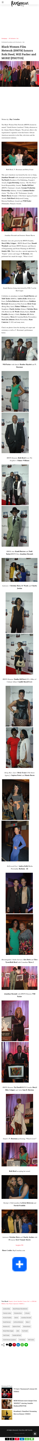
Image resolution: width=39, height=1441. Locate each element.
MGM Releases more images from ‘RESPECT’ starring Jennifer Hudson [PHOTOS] (25, 1403)
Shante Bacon (26, 1326)
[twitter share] (7, 1344)
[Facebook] (2, 1256)
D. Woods (27, 1313)
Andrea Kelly (6, 1308)
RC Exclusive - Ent (13, 38)
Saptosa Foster (16, 1326)
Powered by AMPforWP (20, 1433)
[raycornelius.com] (19, 3)
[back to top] (35, 1434)
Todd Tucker (6, 1335)
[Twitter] (3, 1256)
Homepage (4, 38)
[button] (7, 1439)
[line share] (26, 1344)
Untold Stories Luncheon (9, 1339)
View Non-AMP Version (25, 1430)
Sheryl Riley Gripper (8, 1331)
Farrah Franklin (7, 1317)
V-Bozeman (22, 1339)
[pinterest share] (14, 1344)
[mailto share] (10, 1344)
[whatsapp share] (22, 1344)
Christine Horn (18, 1313)
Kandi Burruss (7, 1322)
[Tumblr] (6, 1256)
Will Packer (31, 1339)
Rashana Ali (6, 1326)
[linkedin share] (18, 1344)
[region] (19, 102)
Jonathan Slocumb (26, 1317)
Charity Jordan (7, 1313)
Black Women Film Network (20, 1308)
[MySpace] (5, 1256)
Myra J (28, 1322)
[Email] (8, 1256)
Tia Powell (25, 1331)
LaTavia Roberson (18, 1322)
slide (18, 1331)
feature (16, 1317)
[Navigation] (2, 2)
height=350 (19, 1245)
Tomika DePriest (16, 1335)
